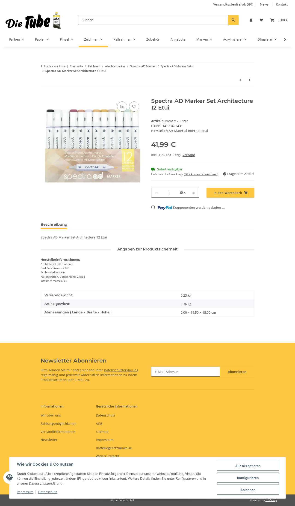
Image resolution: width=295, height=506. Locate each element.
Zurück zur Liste (54, 66)
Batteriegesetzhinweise (114, 448)
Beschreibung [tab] (54, 224)
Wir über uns (51, 415)
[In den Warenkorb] (44, 95)
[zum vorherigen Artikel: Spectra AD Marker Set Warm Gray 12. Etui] (240, 80)
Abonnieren (237, 371)
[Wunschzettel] (261, 20)
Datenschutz (47, 492)
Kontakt (282, 4)
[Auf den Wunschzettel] (134, 106)
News (264, 4)
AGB (99, 423)
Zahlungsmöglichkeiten (59, 423)
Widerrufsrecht (107, 456)
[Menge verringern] (156, 192)
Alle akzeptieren (248, 466)
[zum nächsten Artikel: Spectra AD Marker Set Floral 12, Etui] (249, 80)
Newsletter (49, 440)
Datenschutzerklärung (121, 370)
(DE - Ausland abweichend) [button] (201, 174)
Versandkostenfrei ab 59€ (233, 4)
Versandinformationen (58, 431)
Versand (189, 155)
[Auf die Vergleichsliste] (122, 106)
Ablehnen (248, 490)
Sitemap (102, 431)
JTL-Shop (271, 500)
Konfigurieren (248, 478)
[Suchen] (233, 20)
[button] (251, 20)
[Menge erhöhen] (194, 192)
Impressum (25, 492)
